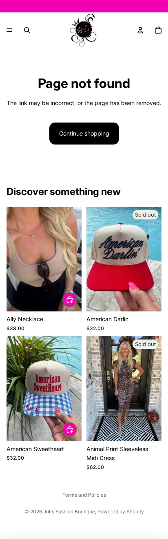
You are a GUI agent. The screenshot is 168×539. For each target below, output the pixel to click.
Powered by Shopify (120, 511)
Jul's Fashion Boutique (69, 511)
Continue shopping (84, 133)
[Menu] (9, 30)
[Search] (27, 30)
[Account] (140, 30)
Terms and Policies (84, 495)
